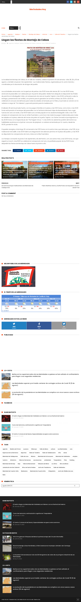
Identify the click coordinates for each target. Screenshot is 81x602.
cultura (53, 449)
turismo (5, 460)
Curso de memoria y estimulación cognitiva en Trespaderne (31, 425)
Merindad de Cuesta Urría (38, 471)
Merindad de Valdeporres (10, 456)
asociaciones (37, 460)
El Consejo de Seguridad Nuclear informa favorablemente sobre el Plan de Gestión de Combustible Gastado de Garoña (14, 170)
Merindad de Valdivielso (63, 456)
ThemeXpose (13, 599)
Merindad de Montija (9, 464)
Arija (19, 464)
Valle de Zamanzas (25, 460)
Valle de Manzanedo (29, 464)
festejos (17, 34)
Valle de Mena (44, 449)
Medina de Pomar (15, 449)
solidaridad (47, 460)
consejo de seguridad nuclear (13, 163)
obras (65, 453)
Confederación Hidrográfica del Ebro (41, 163)
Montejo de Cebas (34, 34)
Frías (65, 460)
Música (33, 456)
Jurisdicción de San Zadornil (11, 467)
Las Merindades (62, 449)
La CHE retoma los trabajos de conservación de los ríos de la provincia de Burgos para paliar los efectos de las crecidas (40, 170)
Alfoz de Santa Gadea (28, 467)
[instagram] (74, 2)
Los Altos (54, 464)
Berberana (24, 471)
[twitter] (71, 2)
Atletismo (13, 460)
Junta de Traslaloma (44, 467)
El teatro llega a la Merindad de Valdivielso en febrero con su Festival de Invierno (38, 416)
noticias (44, 34)
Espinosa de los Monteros (10, 453)
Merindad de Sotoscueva (45, 456)
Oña (59, 453)
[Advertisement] (40, 18)
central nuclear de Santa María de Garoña (66, 163)
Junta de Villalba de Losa (65, 471)
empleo (75, 456)
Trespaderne (57, 460)
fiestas (24, 34)
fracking (71, 460)
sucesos (25, 449)
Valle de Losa (24, 456)
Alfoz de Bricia (64, 464)
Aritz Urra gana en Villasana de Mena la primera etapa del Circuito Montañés (38, 537)
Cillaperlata (51, 471)
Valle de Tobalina (60, 34)
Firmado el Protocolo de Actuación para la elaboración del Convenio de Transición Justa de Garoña (66, 171)
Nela (4, 475)
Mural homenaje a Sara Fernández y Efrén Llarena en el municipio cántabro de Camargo (41, 546)
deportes (23, 453)
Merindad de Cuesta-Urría (10, 471)
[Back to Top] (77, 599)
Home (3, 28)
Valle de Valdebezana (49, 453)
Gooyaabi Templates (33, 599)
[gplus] (78, 2)
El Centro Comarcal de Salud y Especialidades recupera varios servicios (35, 434)
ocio (51, 34)
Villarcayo (34, 449)
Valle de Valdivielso (59, 467)
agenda (10, 34)
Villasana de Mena (43, 464)
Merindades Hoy (38, 9)
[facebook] (68, 2)
